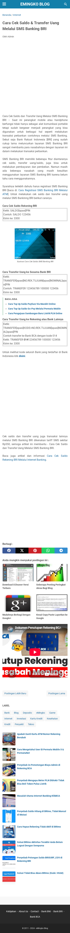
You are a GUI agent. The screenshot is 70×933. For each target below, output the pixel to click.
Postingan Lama (56, 693)
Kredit (7, 724)
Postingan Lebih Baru (15, 693)
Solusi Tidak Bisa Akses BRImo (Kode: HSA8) (40, 873)
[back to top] (63, 925)
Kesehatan (52, 718)
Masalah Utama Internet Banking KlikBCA (38, 796)
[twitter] (21, 550)
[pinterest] (35, 550)
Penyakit (19, 724)
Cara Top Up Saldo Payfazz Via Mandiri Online (32, 304)
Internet (8, 718)
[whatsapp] (48, 550)
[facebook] (8, 550)
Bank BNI (46, 911)
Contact (35, 911)
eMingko (40, 712)
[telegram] (61, 550)
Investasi (21, 718)
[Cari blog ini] (66, 4)
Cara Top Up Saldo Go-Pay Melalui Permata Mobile (34, 308)
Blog (16, 712)
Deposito (27, 712)
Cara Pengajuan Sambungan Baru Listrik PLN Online (35, 313)
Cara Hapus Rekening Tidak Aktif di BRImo (39, 826)
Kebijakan (11, 911)
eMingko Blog (35, 4)
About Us (23, 911)
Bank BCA (35, 916)
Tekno (31, 724)
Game (52, 712)
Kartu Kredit (36, 718)
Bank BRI (58, 911)
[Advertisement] (35, 77)
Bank (7, 712)
